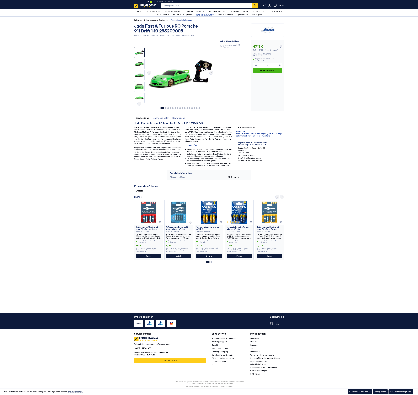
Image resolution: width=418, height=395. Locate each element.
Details (148, 256)
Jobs (213, 365)
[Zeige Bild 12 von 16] (189, 108)
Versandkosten (214, 381)
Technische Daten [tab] (160, 118)
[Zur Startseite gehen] (145, 6)
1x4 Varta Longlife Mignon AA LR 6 (207, 228)
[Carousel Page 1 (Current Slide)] (208, 262)
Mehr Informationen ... (75, 392)
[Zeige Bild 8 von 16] (180, 108)
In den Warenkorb (267, 70)
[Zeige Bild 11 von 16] (187, 108)
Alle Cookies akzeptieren (400, 392)
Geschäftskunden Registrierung (224, 338)
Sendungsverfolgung (220, 352)
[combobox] (206, 5)
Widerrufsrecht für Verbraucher (262, 355)
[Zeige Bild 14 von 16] (194, 108)
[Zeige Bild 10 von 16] (185, 108)
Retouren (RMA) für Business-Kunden (265, 358)
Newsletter (254, 338)
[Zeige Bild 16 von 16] (199, 108)
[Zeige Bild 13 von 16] (192, 108)
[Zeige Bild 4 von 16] (170, 108)
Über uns (253, 342)
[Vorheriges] (149, 72)
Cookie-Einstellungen (258, 371)
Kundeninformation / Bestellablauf (263, 367)
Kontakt (215, 345)
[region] (174, 75)
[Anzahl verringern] (255, 65)
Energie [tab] (139, 191)
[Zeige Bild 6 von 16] (175, 108)
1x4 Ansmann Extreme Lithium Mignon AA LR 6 (177, 228)
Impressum (254, 345)
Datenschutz (255, 352)
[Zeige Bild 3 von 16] (168, 108)
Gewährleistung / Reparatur (222, 355)
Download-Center (219, 361)
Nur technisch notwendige (360, 392)
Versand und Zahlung (220, 348)
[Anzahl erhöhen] (279, 65)
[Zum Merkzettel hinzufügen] (160, 222)
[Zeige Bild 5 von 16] (173, 108)
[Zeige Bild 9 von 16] (182, 108)
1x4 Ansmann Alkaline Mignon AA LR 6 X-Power (268, 228)
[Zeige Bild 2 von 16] (165, 108)
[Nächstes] (211, 72)
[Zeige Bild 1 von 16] (162, 108)
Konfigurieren (380, 392)
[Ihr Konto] (269, 5)
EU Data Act (255, 374)
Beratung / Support (219, 342)
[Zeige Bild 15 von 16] (197, 108)
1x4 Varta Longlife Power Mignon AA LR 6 (238, 228)
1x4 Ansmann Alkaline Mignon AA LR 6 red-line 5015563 (147, 228)
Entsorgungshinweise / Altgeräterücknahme (259, 362)
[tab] (142, 118)
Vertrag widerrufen (170, 360)
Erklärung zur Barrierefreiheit (223, 358)
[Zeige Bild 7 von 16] (177, 108)
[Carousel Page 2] (211, 262)
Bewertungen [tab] (178, 118)
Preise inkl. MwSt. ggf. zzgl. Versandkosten (262, 54)
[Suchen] (255, 5)
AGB (252, 348)
